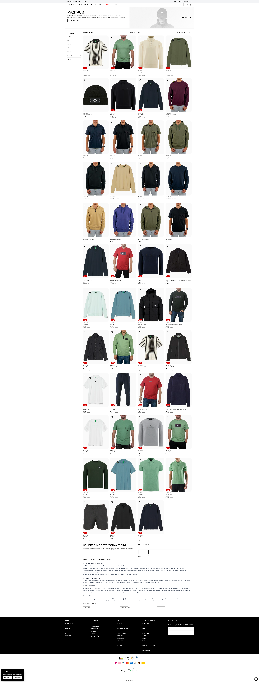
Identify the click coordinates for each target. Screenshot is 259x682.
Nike (143, 628)
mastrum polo (86, 606)
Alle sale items (88, 32)
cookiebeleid (19, 674)
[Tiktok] (92, 636)
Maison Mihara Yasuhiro (148, 645)
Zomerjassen (120, 638)
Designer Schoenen (122, 633)
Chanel (144, 635)
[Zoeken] (181, 5)
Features (93, 631)
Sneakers (119, 623)
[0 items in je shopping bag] (190, 4)
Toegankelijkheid (150, 676)
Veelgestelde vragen (70, 626)
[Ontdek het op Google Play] (133, 670)
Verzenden (67, 628)
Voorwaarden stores (138, 676)
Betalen (67, 633)
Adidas (144, 626)
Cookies (120, 676)
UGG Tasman (120, 640)
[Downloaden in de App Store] (125, 670)
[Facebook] (95, 636)
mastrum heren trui (125, 608)
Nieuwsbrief (68, 635)
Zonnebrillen (120, 643)
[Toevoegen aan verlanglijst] (84, 37)
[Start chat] (256, 679)
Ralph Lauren (146, 650)
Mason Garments (146, 648)
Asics (143, 631)
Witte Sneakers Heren (122, 626)
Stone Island (145, 633)
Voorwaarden (127, 676)
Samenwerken (94, 628)
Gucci (143, 640)
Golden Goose (146, 643)
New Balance (145, 623)
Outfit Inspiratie (121, 645)
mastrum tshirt (124, 606)
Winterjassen (120, 635)
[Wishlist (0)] (187, 5)
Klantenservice (187, 1)
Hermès (144, 638)
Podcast (93, 633)
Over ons (93, 624)
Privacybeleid (161, 555)
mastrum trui (86, 608)
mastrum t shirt (161, 606)
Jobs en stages (95, 626)
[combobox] (146, 4)
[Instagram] (98, 636)
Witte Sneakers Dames (122, 628)
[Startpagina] (71, 5)
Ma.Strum (132, 32)
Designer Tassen (121, 631)
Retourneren (68, 631)
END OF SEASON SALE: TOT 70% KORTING (77, 1)
